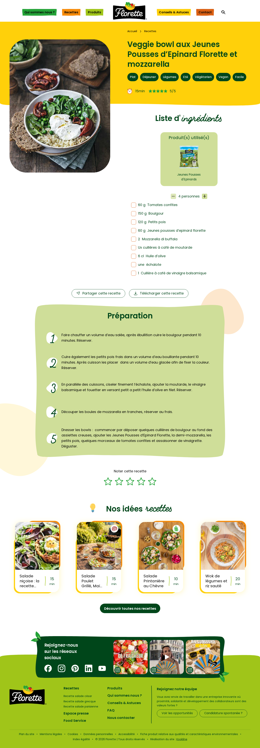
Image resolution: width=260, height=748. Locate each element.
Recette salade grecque (80, 701)
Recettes (71, 12)
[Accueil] (130, 11)
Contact (205, 12)
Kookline (181, 739)
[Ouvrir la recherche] (223, 12)
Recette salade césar (78, 696)
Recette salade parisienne (81, 706)
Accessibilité (126, 734)
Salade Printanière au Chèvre (154, 581)
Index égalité (81, 739)
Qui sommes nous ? (39, 12)
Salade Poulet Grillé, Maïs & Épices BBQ (91, 581)
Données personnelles (98, 734)
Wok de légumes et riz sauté (216, 581)
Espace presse (76, 713)
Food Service (75, 720)
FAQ (111, 710)
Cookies (73, 734)
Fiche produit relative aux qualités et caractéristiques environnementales (189, 734)
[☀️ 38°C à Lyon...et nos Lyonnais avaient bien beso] (167, 657)
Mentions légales (51, 734)
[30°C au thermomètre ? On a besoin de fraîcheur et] (130, 657)
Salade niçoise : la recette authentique (31, 581)
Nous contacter (121, 717)
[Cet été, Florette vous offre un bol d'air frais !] (203, 657)
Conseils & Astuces (174, 12)
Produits (94, 12)
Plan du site (26, 734)
